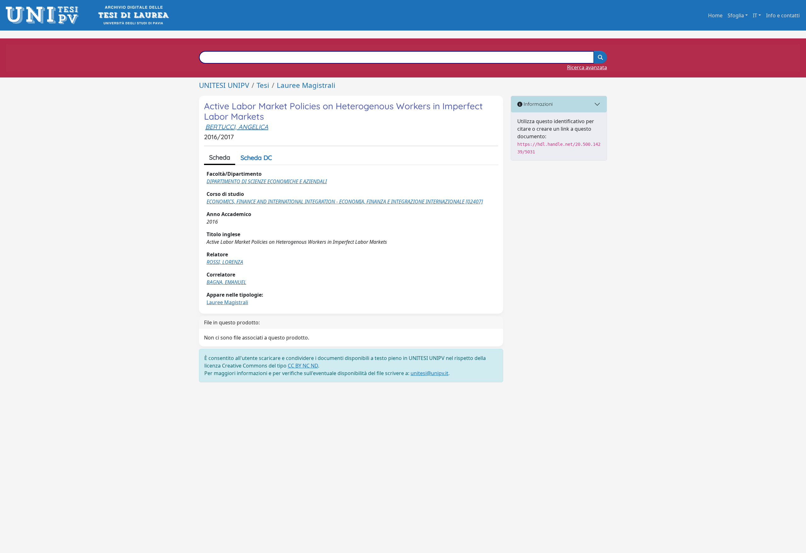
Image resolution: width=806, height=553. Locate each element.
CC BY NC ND (303, 365)
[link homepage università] (133, 15)
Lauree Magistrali (306, 85)
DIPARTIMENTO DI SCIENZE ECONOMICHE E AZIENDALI (267, 181)
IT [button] (755, 15)
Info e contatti (783, 15)
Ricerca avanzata (587, 67)
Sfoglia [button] (736, 15)
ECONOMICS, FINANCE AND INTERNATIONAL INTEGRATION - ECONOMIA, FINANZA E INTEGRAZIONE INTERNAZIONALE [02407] (345, 201)
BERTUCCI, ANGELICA (236, 127)
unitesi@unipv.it (429, 373)
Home (715, 15)
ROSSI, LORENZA (225, 262)
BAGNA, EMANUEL (226, 282)
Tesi (263, 85)
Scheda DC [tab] (256, 158)
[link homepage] (44, 15)
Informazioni (537, 104)
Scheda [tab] (219, 157)
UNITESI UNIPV (224, 85)
